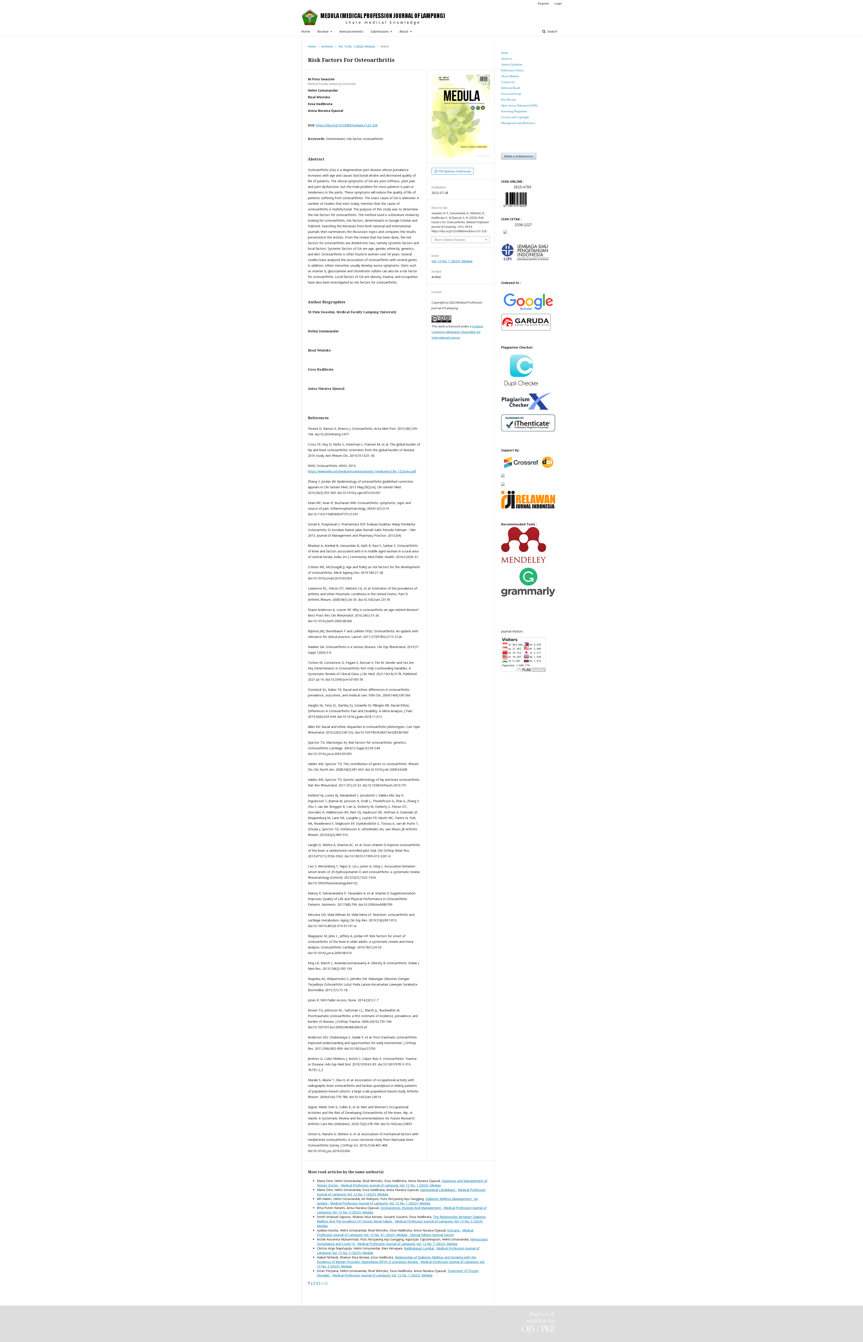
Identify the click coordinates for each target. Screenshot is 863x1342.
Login (558, 3)
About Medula (510, 76)
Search (552, 31)
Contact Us (508, 82)
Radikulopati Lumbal (419, 1248)
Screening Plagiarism (514, 111)
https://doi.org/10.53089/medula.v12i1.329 (347, 125)
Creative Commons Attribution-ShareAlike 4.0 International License (457, 332)
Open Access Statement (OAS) (519, 105)
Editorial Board (510, 88)
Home (305, 31)
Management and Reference (518, 123)
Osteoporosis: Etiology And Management (411, 1208)
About (404, 31)
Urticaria (453, 1230)
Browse (323, 31)
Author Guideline (512, 64)
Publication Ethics (512, 70)
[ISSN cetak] (505, 235)
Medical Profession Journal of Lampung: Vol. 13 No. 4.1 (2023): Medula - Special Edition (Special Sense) (395, 1232)
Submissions (380, 31)
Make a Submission (518, 156)
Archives (327, 46)
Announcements (351, 31)
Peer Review (508, 99)
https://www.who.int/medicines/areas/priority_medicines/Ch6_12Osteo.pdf (362, 471)
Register (543, 3)
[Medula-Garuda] (526, 330)
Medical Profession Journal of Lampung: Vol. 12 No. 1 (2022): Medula (391, 1185)
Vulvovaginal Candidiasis (438, 1190)
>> (326, 1283)
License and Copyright (515, 117)
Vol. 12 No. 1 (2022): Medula (356, 46)
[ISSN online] (515, 208)
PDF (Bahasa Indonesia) (454, 171)
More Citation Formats (450, 240)
